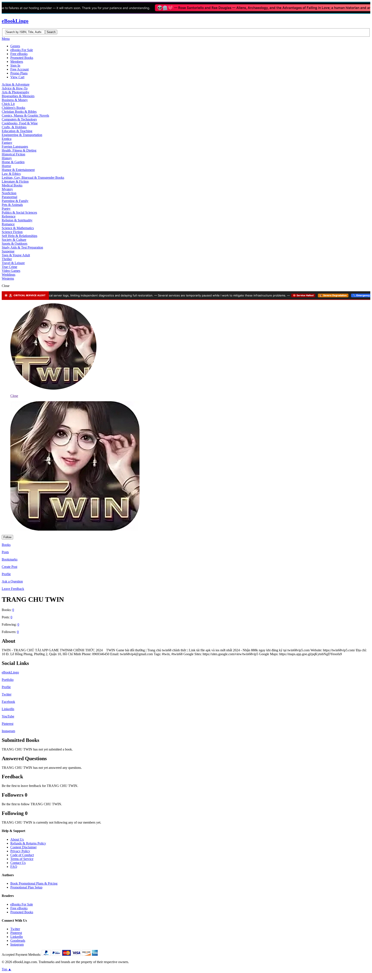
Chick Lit (8, 104)
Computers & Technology (19, 119)
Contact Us (18, 863)
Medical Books (12, 185)
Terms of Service (21, 859)
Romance (8, 224)
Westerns (8, 278)
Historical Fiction (13, 154)
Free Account (19, 69)
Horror (6, 166)
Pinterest (7, 723)
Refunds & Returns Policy (28, 843)
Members (16, 61)
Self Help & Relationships (19, 236)
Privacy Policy (20, 851)
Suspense (8, 251)
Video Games (11, 271)
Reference (9, 216)
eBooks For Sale (21, 50)
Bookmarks (9, 559)
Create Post (9, 567)
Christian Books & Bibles (19, 111)
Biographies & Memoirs (18, 96)
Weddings (8, 274)
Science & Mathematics (18, 228)
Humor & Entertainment (18, 170)
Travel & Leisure (13, 263)
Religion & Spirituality (17, 220)
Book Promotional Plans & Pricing (33, 883)
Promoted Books (21, 58)
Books (6, 545)
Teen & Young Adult (16, 255)
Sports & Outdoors (14, 243)
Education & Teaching (17, 131)
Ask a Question (12, 581)
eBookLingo (15, 21)
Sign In (15, 65)
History (7, 158)
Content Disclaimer (23, 847)
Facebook (8, 702)
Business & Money (15, 100)
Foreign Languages (15, 146)
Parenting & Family (15, 201)
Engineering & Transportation (22, 135)
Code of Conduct (22, 855)
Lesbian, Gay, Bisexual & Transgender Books (33, 177)
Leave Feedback (13, 589)
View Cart (17, 77)
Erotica (6, 139)
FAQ (13, 866)
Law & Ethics (11, 173)
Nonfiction (9, 193)
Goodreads (17, 940)
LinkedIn (8, 709)
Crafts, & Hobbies (14, 127)
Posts (5, 552)
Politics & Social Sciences (19, 212)
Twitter (6, 694)
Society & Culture (14, 239)
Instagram (8, 731)
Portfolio (8, 680)
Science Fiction (12, 232)
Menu (6, 39)
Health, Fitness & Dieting (19, 150)
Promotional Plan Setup (26, 887)
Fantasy (7, 142)
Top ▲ (6, 969)
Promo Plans (19, 73)
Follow (7, 537)
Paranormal (9, 197)
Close (14, 396)
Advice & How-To (15, 88)
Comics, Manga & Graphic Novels (25, 115)
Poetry (6, 208)
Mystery (7, 189)
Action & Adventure (15, 84)
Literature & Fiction (15, 181)
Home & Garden (13, 162)
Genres (15, 46)
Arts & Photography (15, 92)
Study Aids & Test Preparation (22, 247)
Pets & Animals (12, 205)
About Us (17, 839)
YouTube (8, 716)
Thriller (7, 259)
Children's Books (13, 108)
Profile (6, 574)
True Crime (9, 267)
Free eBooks (19, 54)
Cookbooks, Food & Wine (20, 123)
